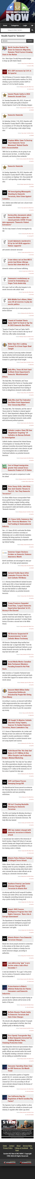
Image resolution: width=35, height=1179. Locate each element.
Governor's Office (31, 65)
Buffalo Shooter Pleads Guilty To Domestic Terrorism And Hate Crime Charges (19, 1014)
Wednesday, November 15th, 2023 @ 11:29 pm (26, 511)
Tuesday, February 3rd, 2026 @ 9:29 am (27, 63)
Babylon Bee (32, 364)
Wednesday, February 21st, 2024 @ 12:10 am (26, 336)
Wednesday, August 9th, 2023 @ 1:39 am (27, 682)
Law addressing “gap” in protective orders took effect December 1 (19, 965)
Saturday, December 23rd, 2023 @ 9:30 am (27, 458)
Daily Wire (32, 161)
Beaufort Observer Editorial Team (28, 481)
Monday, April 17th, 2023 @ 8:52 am (28, 797)
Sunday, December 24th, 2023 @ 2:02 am (27, 423)
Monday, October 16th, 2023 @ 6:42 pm (27, 565)
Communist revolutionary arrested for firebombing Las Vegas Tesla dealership (19, 280)
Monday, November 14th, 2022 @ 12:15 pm (27, 1112)
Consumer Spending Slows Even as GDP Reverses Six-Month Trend (20, 1068)
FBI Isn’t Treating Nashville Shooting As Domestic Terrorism (18, 806)
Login (25, 25)
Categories (15, 25)
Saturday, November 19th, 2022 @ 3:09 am (27, 1089)
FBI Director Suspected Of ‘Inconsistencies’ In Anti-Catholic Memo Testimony (18, 636)
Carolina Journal (31, 89)
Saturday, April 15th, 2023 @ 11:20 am (27, 822)
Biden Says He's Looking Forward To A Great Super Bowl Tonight (19, 346)
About (19, 1146)
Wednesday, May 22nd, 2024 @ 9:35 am (27, 313)
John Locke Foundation (30, 1007)
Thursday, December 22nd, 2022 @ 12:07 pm (27, 1028)
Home (5, 25)
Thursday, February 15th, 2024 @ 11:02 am (27, 362)
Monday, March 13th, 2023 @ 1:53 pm (28, 902)
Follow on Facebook (21, 1148)
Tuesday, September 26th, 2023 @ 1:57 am (27, 626)
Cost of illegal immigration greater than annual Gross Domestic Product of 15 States (20, 467)
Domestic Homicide (15, 115)
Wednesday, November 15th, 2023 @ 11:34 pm (26, 479)
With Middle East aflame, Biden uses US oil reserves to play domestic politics (20, 301)
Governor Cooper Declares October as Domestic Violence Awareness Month (19, 554)
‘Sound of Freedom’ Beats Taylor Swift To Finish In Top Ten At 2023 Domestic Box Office (20, 322)
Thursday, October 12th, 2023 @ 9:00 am (27, 596)
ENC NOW (32, 110)
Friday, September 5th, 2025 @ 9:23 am (27, 207)
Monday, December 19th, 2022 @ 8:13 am (27, 1058)
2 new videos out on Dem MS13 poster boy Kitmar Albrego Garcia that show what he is (20, 262)
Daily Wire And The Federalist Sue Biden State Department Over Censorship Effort (19, 402)
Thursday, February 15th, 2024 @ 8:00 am (27, 392)
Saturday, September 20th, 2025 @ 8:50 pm (27, 158)
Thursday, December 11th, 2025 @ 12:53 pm (27, 107)
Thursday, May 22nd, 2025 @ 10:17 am (27, 252)
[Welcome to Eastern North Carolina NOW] (17, 11)
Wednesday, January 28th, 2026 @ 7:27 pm (27, 86)
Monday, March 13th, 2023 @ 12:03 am (27, 955)
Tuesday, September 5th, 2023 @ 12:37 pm (27, 654)
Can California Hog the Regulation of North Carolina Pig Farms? (20, 1098)
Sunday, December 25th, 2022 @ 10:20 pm (27, 1004)
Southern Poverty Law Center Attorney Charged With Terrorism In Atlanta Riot (19, 886)
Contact (11, 1146)
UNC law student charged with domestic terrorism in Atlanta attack (19, 832)
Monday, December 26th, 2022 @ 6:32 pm (27, 979)
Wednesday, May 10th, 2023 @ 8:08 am (27, 773)
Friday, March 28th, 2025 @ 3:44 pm (28, 292)
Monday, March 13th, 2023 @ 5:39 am (28, 930)
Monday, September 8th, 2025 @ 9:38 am (27, 184)
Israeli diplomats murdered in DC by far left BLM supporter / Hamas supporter (19, 243)
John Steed (32, 254)
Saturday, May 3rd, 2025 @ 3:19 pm (28, 271)
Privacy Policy (8, 1148)
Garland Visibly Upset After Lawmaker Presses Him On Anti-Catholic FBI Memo (18, 575)
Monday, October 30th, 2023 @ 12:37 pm (27, 544)
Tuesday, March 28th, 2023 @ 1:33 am (27, 850)
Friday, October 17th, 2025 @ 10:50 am (27, 133)
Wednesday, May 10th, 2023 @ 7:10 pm (27, 743)
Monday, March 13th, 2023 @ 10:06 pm (27, 876)
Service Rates (27, 1146)
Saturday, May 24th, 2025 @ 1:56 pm (28, 233)
